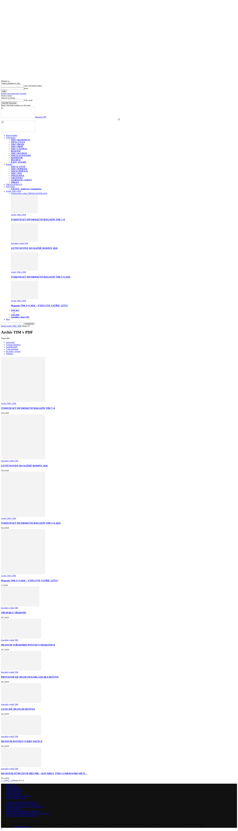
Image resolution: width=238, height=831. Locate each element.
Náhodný (9, 354)
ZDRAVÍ (15, 182)
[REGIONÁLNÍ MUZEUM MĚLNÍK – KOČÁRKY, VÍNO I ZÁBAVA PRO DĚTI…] (21, 766)
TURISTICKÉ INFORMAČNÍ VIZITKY (23, 804)
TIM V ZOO (16, 173)
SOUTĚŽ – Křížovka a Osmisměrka (26, 189)
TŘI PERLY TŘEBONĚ (13, 612)
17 (8, 780)
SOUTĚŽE (10, 187)
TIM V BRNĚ (17, 147)
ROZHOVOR (17, 158)
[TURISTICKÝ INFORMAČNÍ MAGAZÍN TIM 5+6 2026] (24, 270)
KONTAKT (11, 785)
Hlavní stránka (11, 135)
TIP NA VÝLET (18, 142)
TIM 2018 (35, 193)
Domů (3, 326)
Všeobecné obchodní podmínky (18, 796)
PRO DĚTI (16, 160)
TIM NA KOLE (17, 176)
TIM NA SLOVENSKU (21, 155)
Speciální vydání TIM (22, 193)
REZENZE (16, 151)
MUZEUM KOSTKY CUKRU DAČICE (21, 741)
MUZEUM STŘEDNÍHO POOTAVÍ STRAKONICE (28, 645)
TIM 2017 (15, 310)
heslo (26, 88)
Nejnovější (10, 342)
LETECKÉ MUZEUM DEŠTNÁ (18, 709)
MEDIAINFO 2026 (14, 794)
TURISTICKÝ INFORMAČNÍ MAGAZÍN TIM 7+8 (38, 219)
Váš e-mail (28, 100)
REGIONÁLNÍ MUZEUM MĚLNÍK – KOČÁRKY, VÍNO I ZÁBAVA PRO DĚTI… (44, 773)
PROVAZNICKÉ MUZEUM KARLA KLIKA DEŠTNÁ (30, 677)
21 (12, 780)
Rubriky (9, 164)
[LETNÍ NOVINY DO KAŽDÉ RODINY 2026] (24, 241)
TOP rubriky (11, 138)
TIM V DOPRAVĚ (19, 169)
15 (4, 780)
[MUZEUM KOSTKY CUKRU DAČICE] (21, 734)
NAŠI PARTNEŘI (13, 809)
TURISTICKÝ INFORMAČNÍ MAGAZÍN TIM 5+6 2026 (40, 277)
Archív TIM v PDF (13, 191)
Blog (8, 319)
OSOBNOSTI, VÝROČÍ (21, 180)
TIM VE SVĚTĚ (18, 167)
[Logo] (18, 131)
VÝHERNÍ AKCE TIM (15, 798)
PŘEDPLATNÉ (12, 787)
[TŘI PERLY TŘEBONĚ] (20, 606)
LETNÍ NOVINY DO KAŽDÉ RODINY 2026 (34, 248)
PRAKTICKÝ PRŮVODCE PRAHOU (22, 816)
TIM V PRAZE (17, 144)
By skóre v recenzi (13, 351)
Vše (12, 193)
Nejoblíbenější (11, 347)
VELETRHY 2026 (13, 791)
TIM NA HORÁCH (19, 171)
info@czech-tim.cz (21, 827)
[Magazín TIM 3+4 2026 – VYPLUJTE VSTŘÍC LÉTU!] (24, 298)
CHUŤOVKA (17, 178)
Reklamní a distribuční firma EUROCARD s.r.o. (25, 807)
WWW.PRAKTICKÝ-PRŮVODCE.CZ (22, 802)
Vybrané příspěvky (13, 345)
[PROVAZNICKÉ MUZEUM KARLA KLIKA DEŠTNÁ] (21, 670)
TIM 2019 (43, 193)
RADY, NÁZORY (18, 162)
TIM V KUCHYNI (19, 153)
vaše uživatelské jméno (33, 86)
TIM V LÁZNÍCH (19, 149)
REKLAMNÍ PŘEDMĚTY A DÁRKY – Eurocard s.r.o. (28, 813)
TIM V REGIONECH (20, 140)
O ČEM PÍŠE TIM (13, 789)
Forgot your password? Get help (13, 93)
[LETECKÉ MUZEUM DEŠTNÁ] (21, 702)
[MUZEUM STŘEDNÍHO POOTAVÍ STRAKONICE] (21, 638)
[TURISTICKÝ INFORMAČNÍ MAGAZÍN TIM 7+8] (24, 212)
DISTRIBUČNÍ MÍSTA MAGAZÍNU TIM (23, 811)
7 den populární (12, 349)
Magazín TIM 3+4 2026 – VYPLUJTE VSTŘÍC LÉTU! (39, 305)
